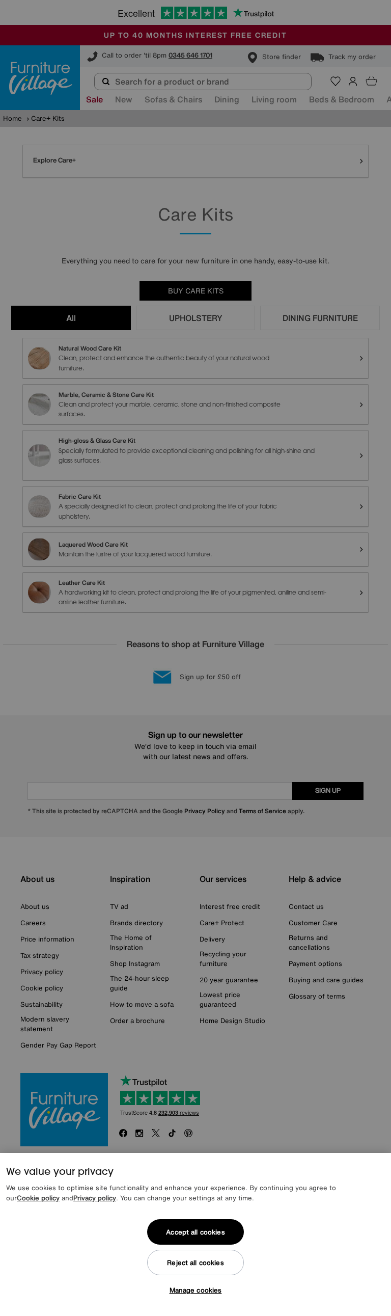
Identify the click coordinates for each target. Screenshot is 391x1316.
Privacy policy (94, 1198)
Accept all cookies (195, 1232)
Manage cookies (196, 1290)
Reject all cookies (195, 1263)
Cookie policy (38, 1198)
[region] (195, 1234)
